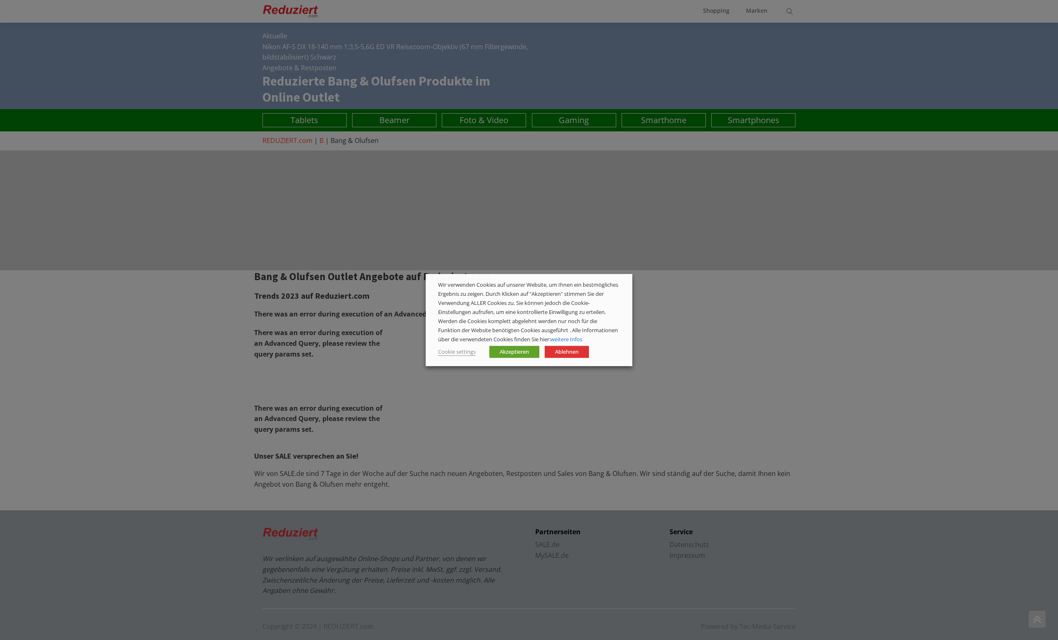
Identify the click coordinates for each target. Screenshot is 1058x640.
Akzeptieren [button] (514, 351)
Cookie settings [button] (457, 351)
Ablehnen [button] (567, 351)
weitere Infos (566, 339)
